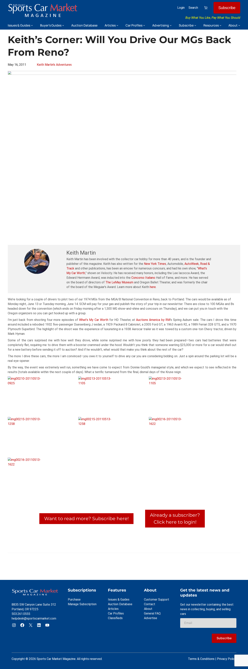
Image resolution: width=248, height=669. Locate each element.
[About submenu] (239, 25)
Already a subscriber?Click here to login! (175, 518)
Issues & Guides (118, 599)
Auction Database (120, 604)
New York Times (155, 264)
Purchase (74, 599)
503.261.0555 (21, 614)
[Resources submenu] (220, 25)
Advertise (150, 618)
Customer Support (156, 599)
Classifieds (115, 618)
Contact (149, 604)
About (148, 609)
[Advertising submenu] (171, 25)
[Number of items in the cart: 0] (206, 8)
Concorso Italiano (143, 278)
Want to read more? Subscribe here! (86, 518)
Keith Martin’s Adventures (54, 64)
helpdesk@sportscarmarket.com (34, 618)
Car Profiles (116, 613)
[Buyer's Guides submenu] (63, 25)
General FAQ (152, 613)
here (153, 287)
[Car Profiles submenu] (144, 25)
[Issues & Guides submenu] (32, 25)
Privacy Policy (226, 659)
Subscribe (226, 8)
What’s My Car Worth (93, 320)
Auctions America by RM (153, 320)
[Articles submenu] (117, 25)
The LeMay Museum (119, 282)
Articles (113, 609)
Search (193, 7)
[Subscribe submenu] (195, 25)
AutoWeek (191, 264)
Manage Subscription (82, 604)
